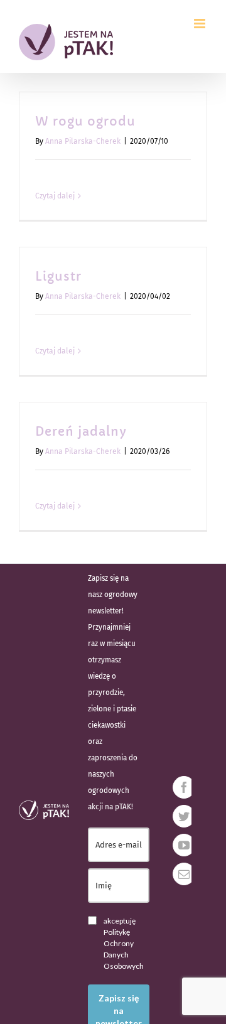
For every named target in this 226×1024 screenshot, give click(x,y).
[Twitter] (184, 816)
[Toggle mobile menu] (200, 23)
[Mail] (184, 874)
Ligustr (58, 276)
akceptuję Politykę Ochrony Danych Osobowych (124, 943)
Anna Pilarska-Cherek (83, 141)
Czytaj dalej (55, 195)
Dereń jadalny (81, 431)
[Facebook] (184, 787)
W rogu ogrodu (85, 121)
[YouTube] (184, 845)
